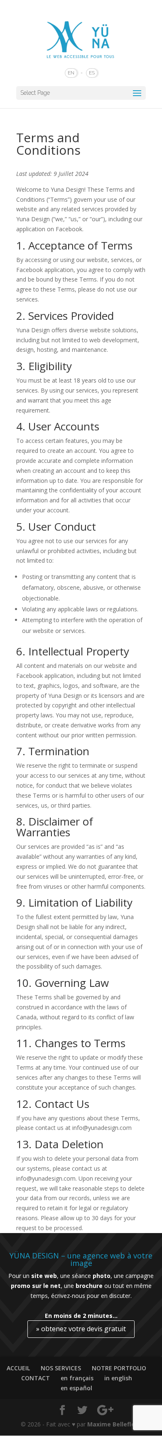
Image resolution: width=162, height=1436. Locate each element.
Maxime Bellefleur (114, 1424)
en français (77, 1378)
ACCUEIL (18, 1368)
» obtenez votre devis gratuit (81, 1328)
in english (118, 1378)
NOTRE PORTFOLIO (119, 1368)
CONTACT (35, 1378)
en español (76, 1388)
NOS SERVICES (61, 1368)
